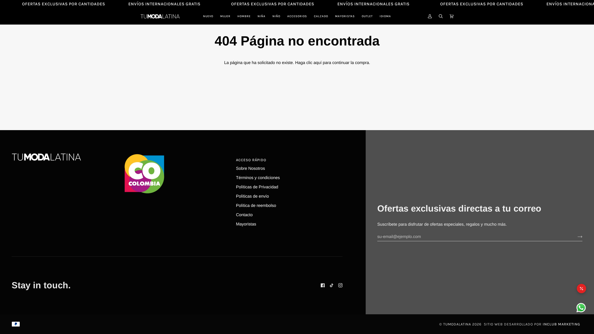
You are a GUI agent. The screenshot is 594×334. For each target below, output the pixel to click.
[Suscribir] (576, 236)
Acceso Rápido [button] (251, 160)
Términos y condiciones (258, 177)
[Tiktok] (331, 285)
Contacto (244, 214)
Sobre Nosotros (250, 168)
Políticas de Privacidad (257, 187)
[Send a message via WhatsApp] (581, 307)
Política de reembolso (256, 205)
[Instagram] (340, 285)
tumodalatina (457, 324)
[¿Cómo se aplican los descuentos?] (581, 288)
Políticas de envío (252, 196)
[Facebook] (323, 285)
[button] (225, 16)
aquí (317, 62)
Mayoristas (246, 224)
